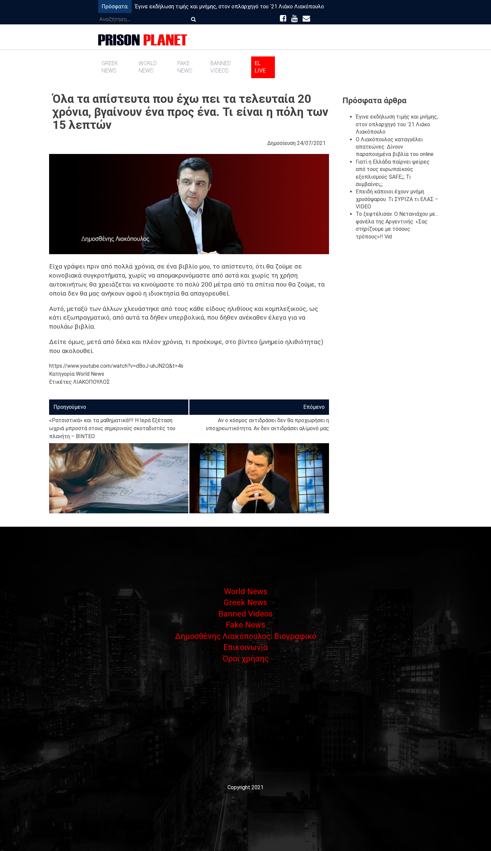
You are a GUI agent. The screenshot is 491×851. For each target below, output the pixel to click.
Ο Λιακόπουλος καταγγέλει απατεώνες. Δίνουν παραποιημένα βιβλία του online (395, 147)
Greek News (110, 67)
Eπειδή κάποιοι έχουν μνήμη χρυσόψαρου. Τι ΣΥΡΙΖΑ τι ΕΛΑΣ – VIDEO (397, 199)
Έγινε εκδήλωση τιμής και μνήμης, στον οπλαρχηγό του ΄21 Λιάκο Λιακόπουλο (229, 6)
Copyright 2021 (245, 787)
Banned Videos (220, 67)
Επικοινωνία (245, 647)
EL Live (260, 67)
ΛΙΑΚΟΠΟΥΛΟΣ (91, 382)
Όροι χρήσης (245, 658)
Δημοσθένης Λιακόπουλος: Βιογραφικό (245, 636)
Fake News (184, 67)
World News (148, 67)
